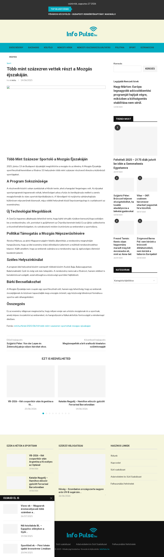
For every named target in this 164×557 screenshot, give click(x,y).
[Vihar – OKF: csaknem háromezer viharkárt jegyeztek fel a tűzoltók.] (147, 185)
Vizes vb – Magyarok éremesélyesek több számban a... (32, 509)
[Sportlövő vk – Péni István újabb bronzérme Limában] (10, 548)
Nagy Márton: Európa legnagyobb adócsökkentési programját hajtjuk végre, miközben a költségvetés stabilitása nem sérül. (132, 95)
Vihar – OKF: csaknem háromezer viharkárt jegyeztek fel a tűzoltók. (147, 201)
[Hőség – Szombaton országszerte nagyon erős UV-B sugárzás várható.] (82, 469)
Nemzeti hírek (64, 47)
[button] (75, 9)
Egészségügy (16, 47)
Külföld (48, 47)
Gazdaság (33, 47)
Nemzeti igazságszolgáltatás (93, 47)
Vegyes (13, 57)
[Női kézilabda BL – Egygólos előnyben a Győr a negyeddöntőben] (10, 529)
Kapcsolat (116, 462)
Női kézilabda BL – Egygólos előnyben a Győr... (32, 529)
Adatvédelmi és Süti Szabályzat (126, 476)
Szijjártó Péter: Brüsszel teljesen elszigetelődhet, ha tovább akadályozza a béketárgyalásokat (124, 203)
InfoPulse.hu (104, 549)
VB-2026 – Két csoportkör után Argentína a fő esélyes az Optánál (41, 460)
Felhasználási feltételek (122, 483)
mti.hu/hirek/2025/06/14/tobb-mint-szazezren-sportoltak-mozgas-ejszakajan (52, 325)
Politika (119, 47)
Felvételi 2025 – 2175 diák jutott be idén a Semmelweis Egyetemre (135, 163)
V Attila (13, 80)
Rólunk (114, 455)
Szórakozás (147, 47)
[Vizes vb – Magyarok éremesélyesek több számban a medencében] (10, 509)
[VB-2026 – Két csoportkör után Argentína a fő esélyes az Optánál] (31, 381)
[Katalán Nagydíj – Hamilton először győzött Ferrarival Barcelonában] (82, 381)
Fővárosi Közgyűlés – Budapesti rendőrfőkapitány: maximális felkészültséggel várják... (97, 14)
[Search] (155, 66)
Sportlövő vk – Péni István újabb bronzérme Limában (36, 547)
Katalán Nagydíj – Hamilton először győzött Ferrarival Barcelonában (38, 482)
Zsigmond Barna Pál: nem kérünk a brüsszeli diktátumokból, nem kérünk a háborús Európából (147, 246)
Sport (132, 47)
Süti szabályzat (118, 469)
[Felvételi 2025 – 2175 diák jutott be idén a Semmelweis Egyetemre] (135, 141)
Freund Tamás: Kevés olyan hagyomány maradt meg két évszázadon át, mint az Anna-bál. (123, 246)
